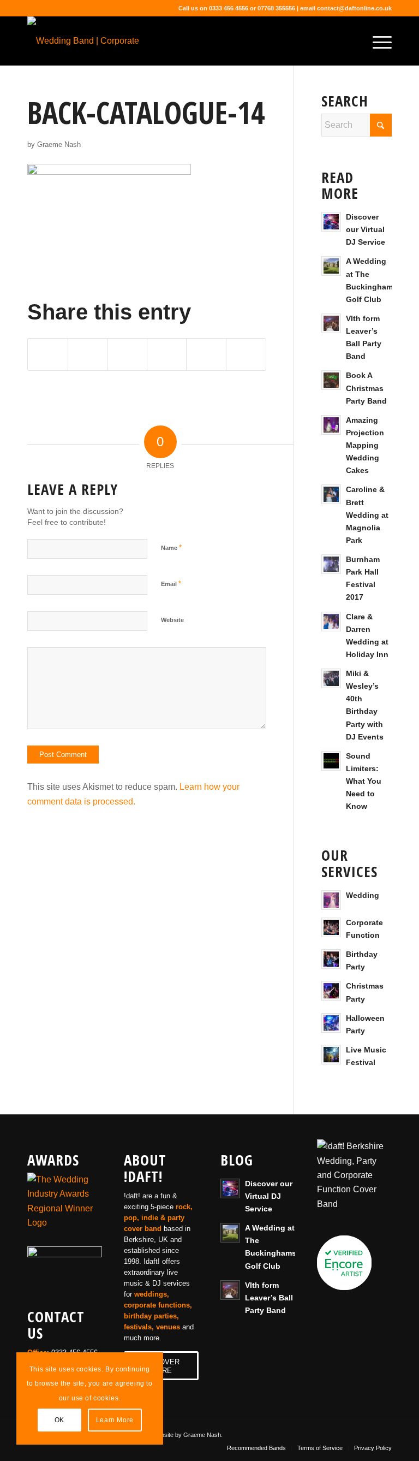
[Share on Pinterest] (167, 354)
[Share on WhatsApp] (127, 354)
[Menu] (377, 41)
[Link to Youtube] (351, 1433)
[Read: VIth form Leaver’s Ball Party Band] (331, 323)
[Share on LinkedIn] (206, 354)
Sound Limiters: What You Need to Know (363, 781)
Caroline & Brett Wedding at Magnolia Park (367, 515)
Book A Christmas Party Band (366, 388)
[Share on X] (87, 354)
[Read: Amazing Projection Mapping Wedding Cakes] (331, 425)
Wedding (362, 895)
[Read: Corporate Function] (331, 927)
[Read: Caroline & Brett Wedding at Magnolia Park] (331, 494)
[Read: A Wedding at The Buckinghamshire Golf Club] (331, 266)
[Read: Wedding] (331, 900)
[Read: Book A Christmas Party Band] (331, 380)
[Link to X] (334, 1433)
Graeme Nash (59, 144)
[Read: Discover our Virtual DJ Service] (331, 222)
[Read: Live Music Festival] (331, 1054)
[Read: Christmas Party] (331, 991)
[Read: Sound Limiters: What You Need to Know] (331, 761)
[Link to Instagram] (367, 1433)
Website (172, 620)
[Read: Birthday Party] (331, 959)
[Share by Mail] (246, 354)
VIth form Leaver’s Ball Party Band (269, 1298)
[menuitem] (377, 41)
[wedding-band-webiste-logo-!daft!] (101, 41)
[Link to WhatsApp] (383, 1433)
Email (171, 583)
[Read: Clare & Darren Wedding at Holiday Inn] (331, 621)
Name (171, 547)
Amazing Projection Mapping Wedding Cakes (365, 445)
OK (59, 1420)
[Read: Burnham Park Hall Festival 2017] (331, 564)
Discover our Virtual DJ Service (365, 229)
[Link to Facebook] (318, 1433)
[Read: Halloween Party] (331, 1023)
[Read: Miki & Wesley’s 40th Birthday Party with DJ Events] (331, 678)
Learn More (115, 1420)
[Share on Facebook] (48, 354)
